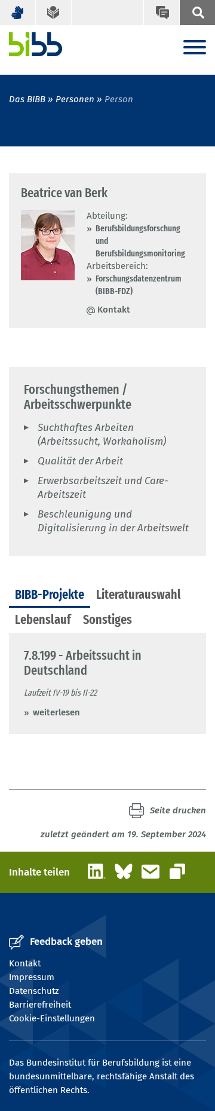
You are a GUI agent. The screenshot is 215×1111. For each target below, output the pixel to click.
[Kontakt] (161, 12)
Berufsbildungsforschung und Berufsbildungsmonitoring (140, 241)
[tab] (49, 595)
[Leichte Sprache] (54, 12)
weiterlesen (56, 712)
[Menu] (194, 48)
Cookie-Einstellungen (52, 1018)
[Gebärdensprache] (18, 12)
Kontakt (113, 309)
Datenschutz (34, 990)
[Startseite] (36, 44)
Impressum (31, 977)
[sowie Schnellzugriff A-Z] (197, 12)
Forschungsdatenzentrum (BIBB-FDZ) (139, 284)
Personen (75, 99)
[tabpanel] (107, 683)
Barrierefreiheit (40, 1004)
